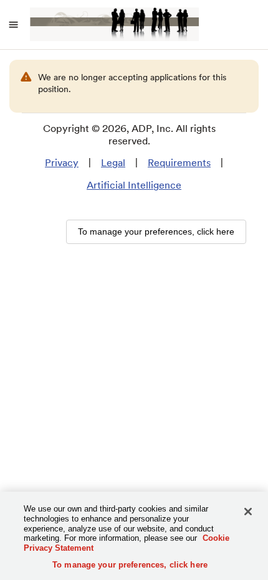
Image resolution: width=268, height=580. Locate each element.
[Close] (248, 511)
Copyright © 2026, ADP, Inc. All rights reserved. (129, 135)
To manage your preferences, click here (130, 564)
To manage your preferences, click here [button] (156, 231)
